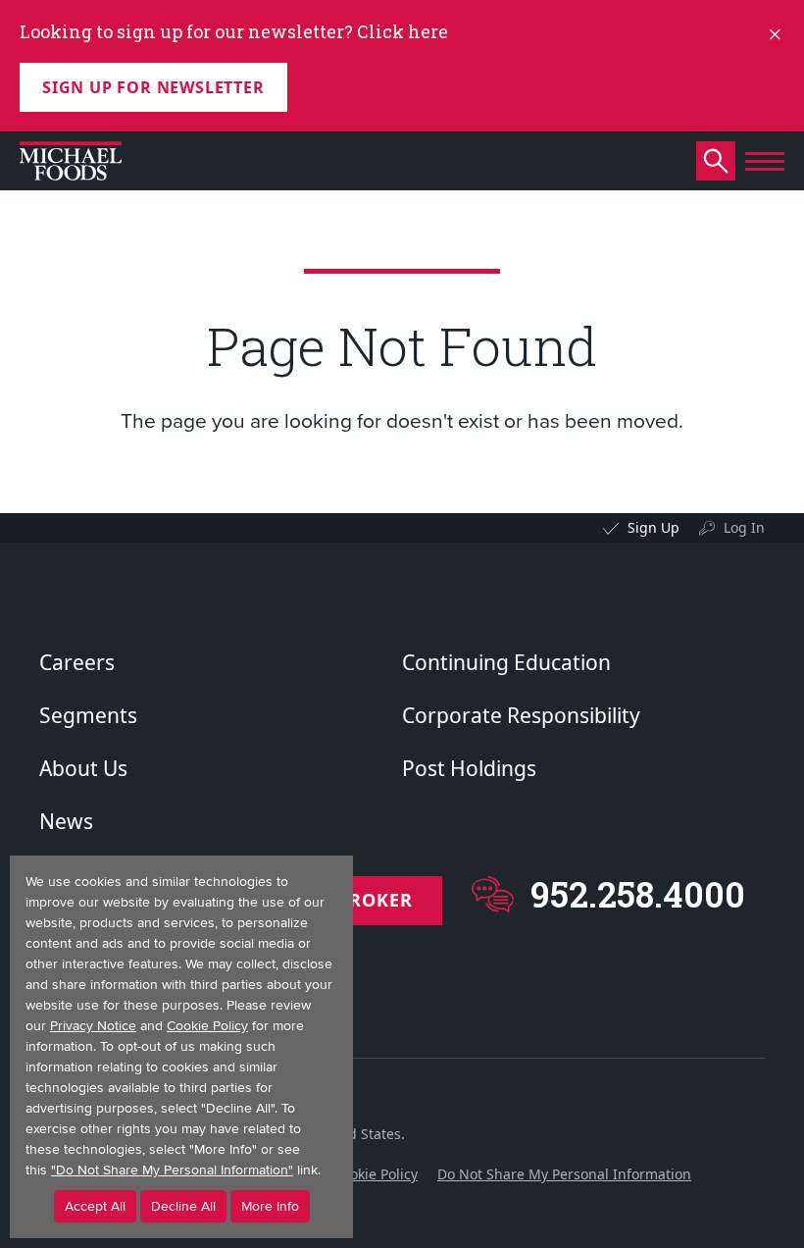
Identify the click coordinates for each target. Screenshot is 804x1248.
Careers (77, 662)
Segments (88, 715)
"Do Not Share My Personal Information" (172, 1170)
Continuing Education (506, 662)
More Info (270, 1206)
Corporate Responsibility (521, 715)
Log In (744, 527)
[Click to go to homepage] (71, 161)
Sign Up (653, 527)
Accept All (95, 1206)
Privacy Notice (93, 1025)
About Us (83, 768)
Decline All (183, 1206)
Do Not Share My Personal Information (564, 1174)
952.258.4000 (637, 894)
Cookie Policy (375, 1174)
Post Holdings (469, 768)
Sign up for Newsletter (153, 87)
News (66, 821)
